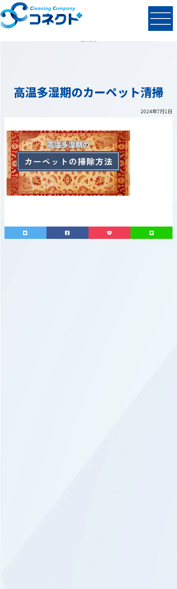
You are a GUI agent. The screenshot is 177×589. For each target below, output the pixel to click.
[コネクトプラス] (41, 16)
